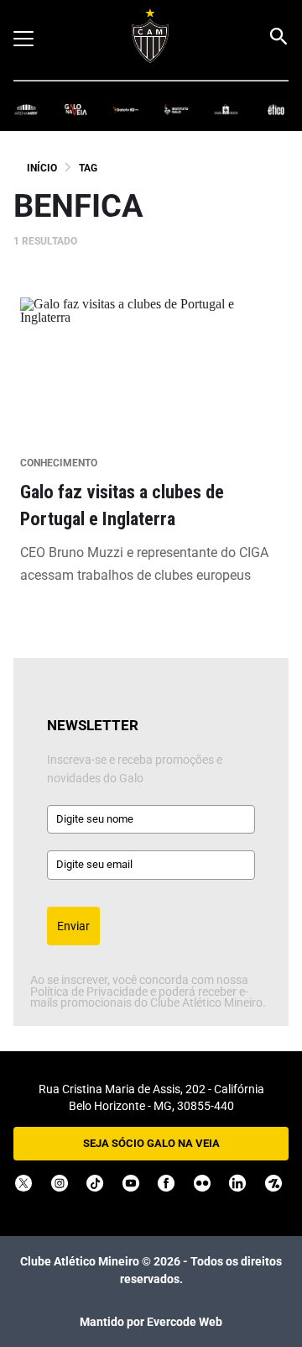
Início (42, 168)
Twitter (23, 1183)
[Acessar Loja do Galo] (226, 109)
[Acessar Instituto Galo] (176, 109)
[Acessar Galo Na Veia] (76, 109)
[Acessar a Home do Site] (150, 35)
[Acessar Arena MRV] (26, 109)
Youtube (131, 1183)
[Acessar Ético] (276, 109)
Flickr (202, 1183)
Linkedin (237, 1183)
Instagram (59, 1183)
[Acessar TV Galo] (125, 109)
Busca (277, 36)
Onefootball (273, 1183)
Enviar (73, 926)
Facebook (166, 1183)
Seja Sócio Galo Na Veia (151, 1143)
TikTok (95, 1183)
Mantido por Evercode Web (151, 1322)
